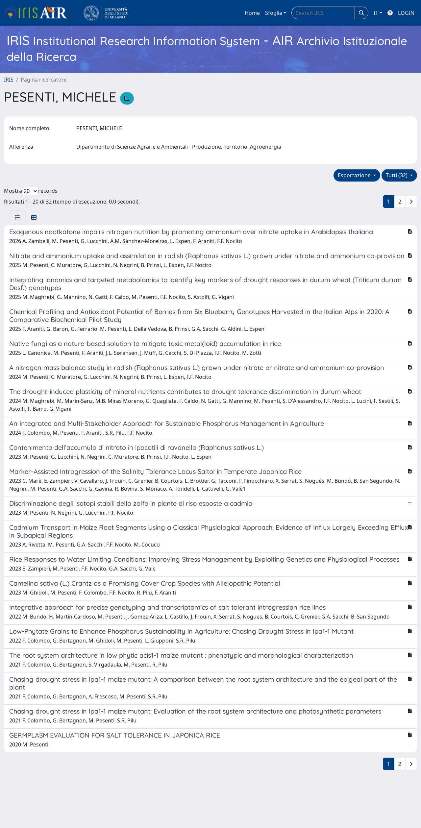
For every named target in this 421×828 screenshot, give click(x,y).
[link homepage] (38, 13)
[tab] (17, 217)
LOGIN (406, 12)
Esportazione (355, 175)
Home (252, 12)
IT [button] (376, 12)
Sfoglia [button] (273, 12)
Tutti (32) (397, 175)
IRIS (8, 79)
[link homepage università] (106, 13)
